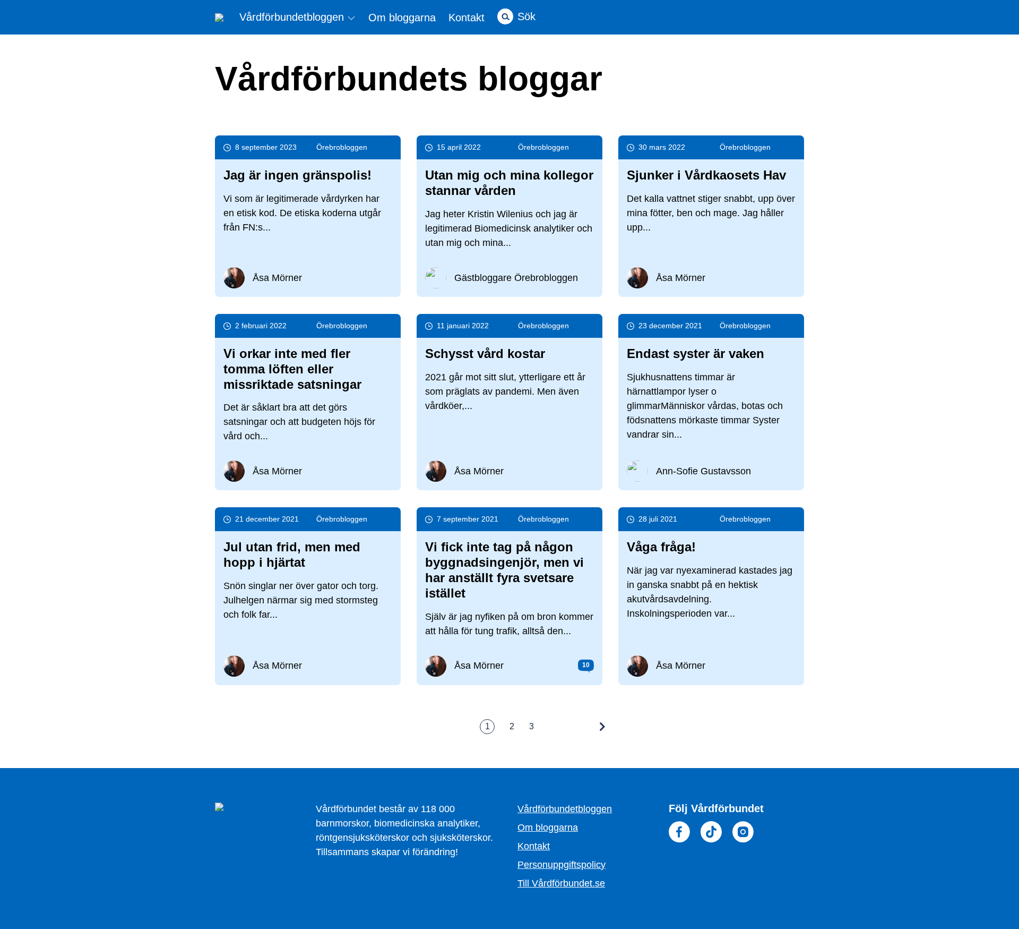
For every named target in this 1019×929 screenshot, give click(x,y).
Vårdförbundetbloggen (293, 17)
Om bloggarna (402, 17)
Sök (526, 16)
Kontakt (466, 17)
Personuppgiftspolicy (561, 864)
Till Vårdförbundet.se (561, 883)
